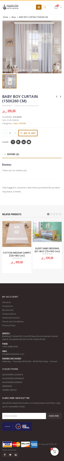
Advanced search (11, 317)
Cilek (15, 123)
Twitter (18, 142)
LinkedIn (23, 142)
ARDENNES (7, 386)
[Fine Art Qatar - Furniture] (10, 7)
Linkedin (16, 455)
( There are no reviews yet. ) (26, 105)
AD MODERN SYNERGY (12, 382)
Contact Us (7, 306)
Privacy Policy (8, 325)
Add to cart (30, 133)
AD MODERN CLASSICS (12, 374)
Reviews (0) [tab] (13, 154)
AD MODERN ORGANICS (13, 378)
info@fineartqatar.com (13, 354)
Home (5, 17)
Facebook (13, 142)
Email (29, 142)
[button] (48, 214)
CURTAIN (22, 123)
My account (7, 310)
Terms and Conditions (13, 321)
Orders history (9, 313)
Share (5, 142)
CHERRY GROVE (9, 390)
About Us (6, 302)
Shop (13, 17)
